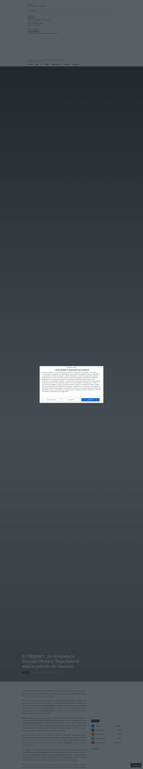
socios (54, 372)
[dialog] (71, 384)
